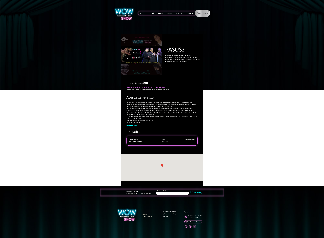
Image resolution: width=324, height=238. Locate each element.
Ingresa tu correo (161, 190)
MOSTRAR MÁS (131, 125)
